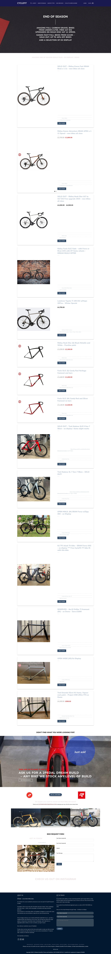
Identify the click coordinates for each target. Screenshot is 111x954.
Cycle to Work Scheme (71, 3)
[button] (31, 3)
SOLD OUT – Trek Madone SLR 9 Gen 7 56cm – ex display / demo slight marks (73, 427)
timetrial (64, 598)
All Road (63, 330)
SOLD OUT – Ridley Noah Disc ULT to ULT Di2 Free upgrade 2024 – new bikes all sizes (73, 198)
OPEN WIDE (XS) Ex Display (69, 658)
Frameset (63, 716)
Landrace (70, 330)
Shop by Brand (42, 3)
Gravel (63, 118)
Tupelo (74, 332)
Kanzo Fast (68, 120)
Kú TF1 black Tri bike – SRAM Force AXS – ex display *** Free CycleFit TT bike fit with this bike (74, 548)
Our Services (59, 3)
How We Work (47, 942)
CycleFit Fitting (55, 942)
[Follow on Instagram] (21, 937)
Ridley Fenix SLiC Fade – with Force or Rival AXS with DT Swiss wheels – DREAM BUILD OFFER (73, 251)
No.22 (69, 645)
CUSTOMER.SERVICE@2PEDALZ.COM (47, 804)
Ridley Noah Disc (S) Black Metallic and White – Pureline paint (73, 344)
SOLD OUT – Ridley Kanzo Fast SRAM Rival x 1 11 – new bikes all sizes (73, 67)
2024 (61, 237)
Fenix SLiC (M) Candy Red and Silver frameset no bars (72, 399)
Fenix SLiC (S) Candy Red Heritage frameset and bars (71, 372)
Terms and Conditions (48, 950)
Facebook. (34, 924)
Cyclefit (22, 3)
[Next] (90, 161)
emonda (63, 718)
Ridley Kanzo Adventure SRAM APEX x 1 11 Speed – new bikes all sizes (74, 132)
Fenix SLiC (64, 387)
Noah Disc (64, 237)
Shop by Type (51, 3)
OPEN (66, 532)
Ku (62, 598)
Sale (70, 596)
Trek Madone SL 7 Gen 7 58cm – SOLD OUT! (73, 473)
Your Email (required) (61, 843)
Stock (71, 716)
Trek (68, 459)
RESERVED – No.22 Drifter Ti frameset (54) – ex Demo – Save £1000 (73, 610)
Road (65, 235)
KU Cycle (66, 596)
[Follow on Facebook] (18, 937)
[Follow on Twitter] (23, 937)
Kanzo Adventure (69, 185)
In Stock (66, 330)
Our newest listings (38, 942)
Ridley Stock (68, 359)
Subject (58, 848)
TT (71, 596)
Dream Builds (30, 942)
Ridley (66, 118)
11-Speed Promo (63, 120)
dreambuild (64, 290)
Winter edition (78, 332)
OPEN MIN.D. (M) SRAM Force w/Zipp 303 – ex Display (73, 512)
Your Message (59, 853)
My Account (81, 942)
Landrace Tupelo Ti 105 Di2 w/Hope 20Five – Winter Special (72, 302)
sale (72, 359)
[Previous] (20, 161)
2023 (61, 359)
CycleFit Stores (63, 942)
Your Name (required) (61, 838)
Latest (34, 3)
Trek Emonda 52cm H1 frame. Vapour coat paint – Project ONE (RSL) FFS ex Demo (73, 695)
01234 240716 (42, 842)
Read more (62, 123)
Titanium (71, 332)
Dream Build (64, 288)
